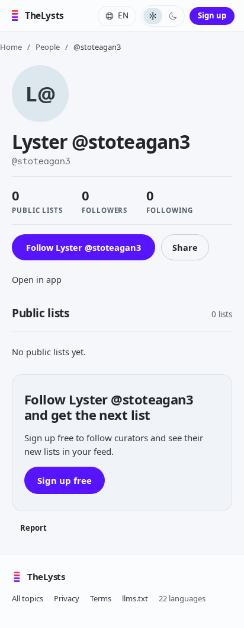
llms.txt (135, 598)
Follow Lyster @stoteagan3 (83, 247)
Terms (100, 598)
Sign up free (64, 480)
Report (33, 527)
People (48, 47)
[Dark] (172, 16)
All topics (27, 598)
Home (11, 47)
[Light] (152, 16)
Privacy (66, 598)
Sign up (212, 15)
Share (185, 247)
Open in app (37, 279)
